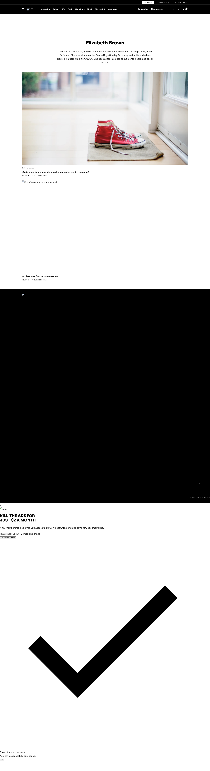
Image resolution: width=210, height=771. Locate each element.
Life (63, 9)
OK (2, 760)
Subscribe (143, 9)
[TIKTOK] (207, 483)
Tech (69, 9)
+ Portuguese (181, 2)
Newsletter (157, 9)
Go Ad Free (148, 2)
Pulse (55, 9)
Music (90, 9)
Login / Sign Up (163, 2)
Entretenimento (28, 168)
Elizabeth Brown (40, 176)
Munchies (80, 9)
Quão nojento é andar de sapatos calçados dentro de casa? (55, 172)
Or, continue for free (8, 538)
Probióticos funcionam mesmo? (40, 276)
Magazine (45, 9)
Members (112, 9)
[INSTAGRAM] (202, 483)
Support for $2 (6, 534)
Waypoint (100, 9)
